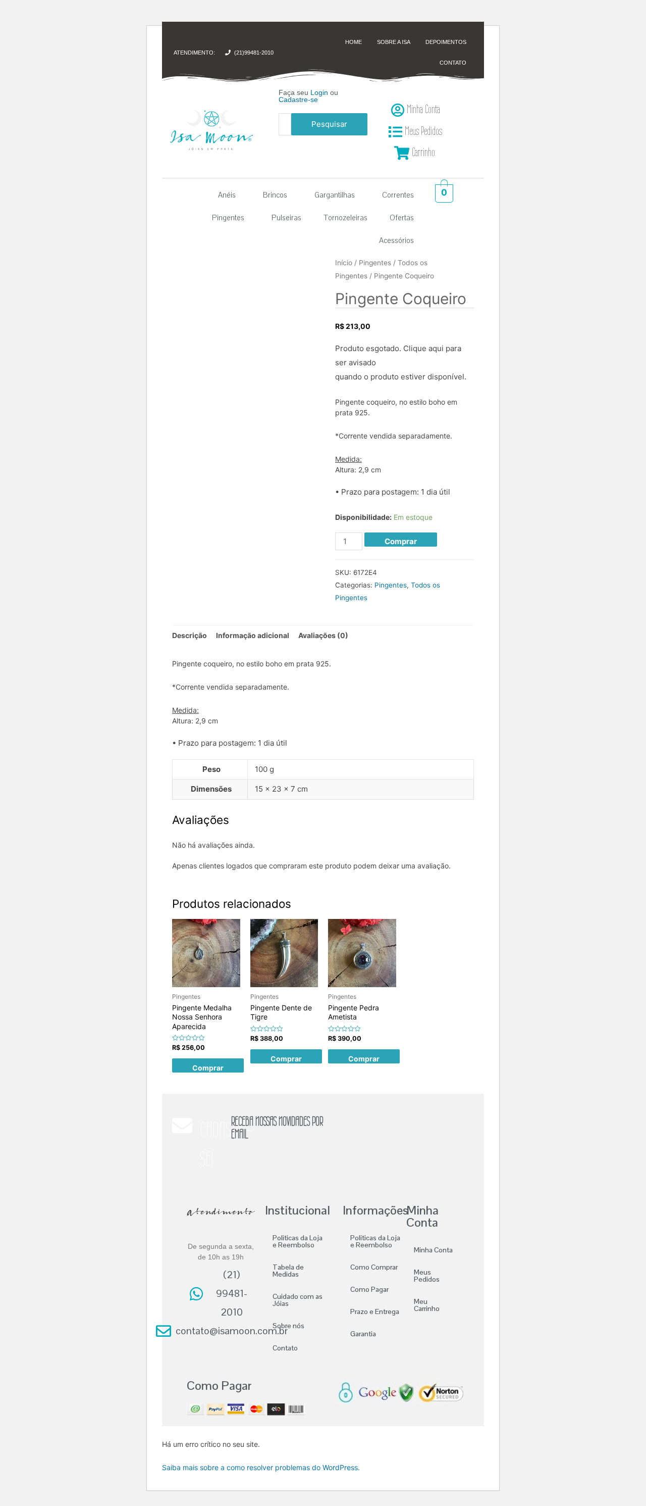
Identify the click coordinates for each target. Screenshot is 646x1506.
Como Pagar (369, 1289)
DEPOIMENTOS (445, 42)
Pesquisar (329, 124)
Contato (285, 1347)
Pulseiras (286, 217)
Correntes (398, 195)
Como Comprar (374, 1267)
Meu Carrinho (427, 1305)
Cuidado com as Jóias (297, 1300)
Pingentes (228, 217)
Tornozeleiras (345, 217)
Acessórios (396, 240)
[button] (229, 194)
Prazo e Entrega (374, 1311)
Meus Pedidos (427, 1276)
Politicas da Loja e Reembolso (297, 1241)
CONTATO (453, 63)
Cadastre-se (298, 99)
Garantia (363, 1333)
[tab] (189, 635)
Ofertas (402, 217)
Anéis (227, 195)
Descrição (189, 635)
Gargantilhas (334, 195)
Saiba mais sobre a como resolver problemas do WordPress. (261, 1467)
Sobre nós (288, 1325)
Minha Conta (433, 1249)
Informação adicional (252, 635)
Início (343, 263)
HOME (353, 42)
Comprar (401, 541)
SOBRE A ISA (393, 42)
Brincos (275, 195)
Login (319, 92)
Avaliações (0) (323, 635)
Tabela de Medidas (288, 1270)
